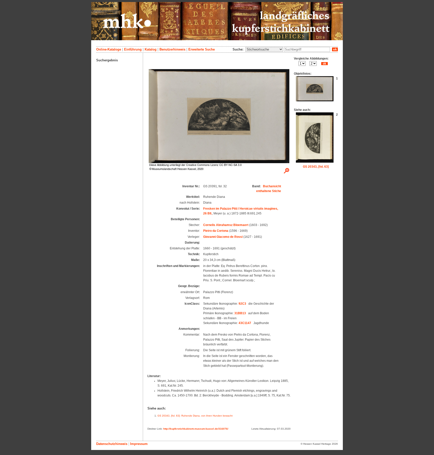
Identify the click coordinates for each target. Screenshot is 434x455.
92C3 (242, 303)
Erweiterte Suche (201, 49)
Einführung (133, 49)
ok (335, 49)
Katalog (150, 49)
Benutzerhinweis (172, 49)
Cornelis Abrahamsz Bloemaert (225, 224)
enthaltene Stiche (268, 191)
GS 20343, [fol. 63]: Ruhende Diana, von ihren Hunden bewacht (195, 415)
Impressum (139, 444)
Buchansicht (272, 186)
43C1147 (245, 323)
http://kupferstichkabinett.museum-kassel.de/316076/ (195, 428)
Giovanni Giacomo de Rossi (223, 236)
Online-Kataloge (108, 49)
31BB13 (240, 313)
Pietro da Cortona (215, 230)
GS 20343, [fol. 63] (316, 166)
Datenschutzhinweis (111, 444)
